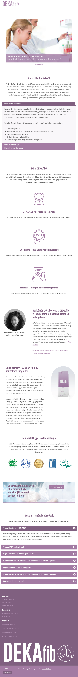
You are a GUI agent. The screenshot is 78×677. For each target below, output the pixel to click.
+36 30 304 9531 (11, 632)
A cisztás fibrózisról (8, 600)
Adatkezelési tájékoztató (10, 613)
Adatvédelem (46, 669)
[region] (39, 42)
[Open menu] (74, 3)
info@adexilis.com (12, 636)
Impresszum (6, 616)
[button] (8, 40)
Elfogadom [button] (7, 672)
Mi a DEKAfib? (6, 602)
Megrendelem (56, 487)
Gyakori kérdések (7, 605)
